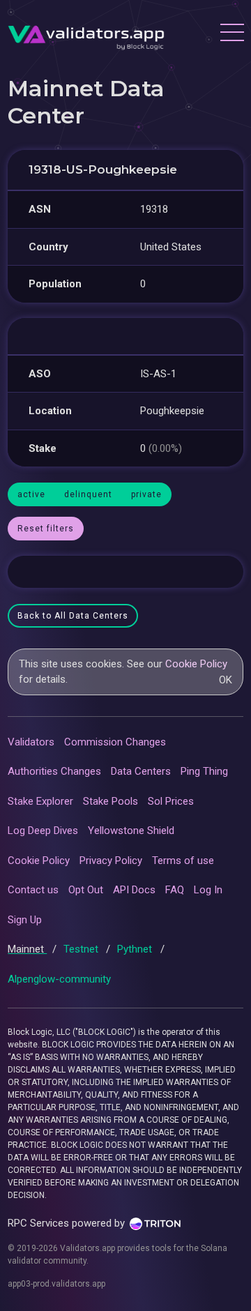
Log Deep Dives (43, 830)
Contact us (33, 890)
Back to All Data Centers (72, 616)
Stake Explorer (40, 801)
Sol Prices (171, 801)
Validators (31, 742)
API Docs (134, 890)
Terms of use (183, 860)
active (31, 494)
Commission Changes (115, 742)
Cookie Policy (196, 664)
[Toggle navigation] (231, 34)
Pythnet (136, 949)
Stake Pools (110, 801)
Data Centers (141, 771)
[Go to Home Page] (86, 34)
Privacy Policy (110, 860)
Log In (208, 890)
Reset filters (45, 528)
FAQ (174, 890)
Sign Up (25, 920)
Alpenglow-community (59, 979)
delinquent (88, 494)
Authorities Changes (54, 771)
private (146, 494)
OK (225, 680)
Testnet (82, 949)
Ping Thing (204, 771)
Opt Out (85, 890)
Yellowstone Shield (131, 830)
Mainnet (27, 949)
